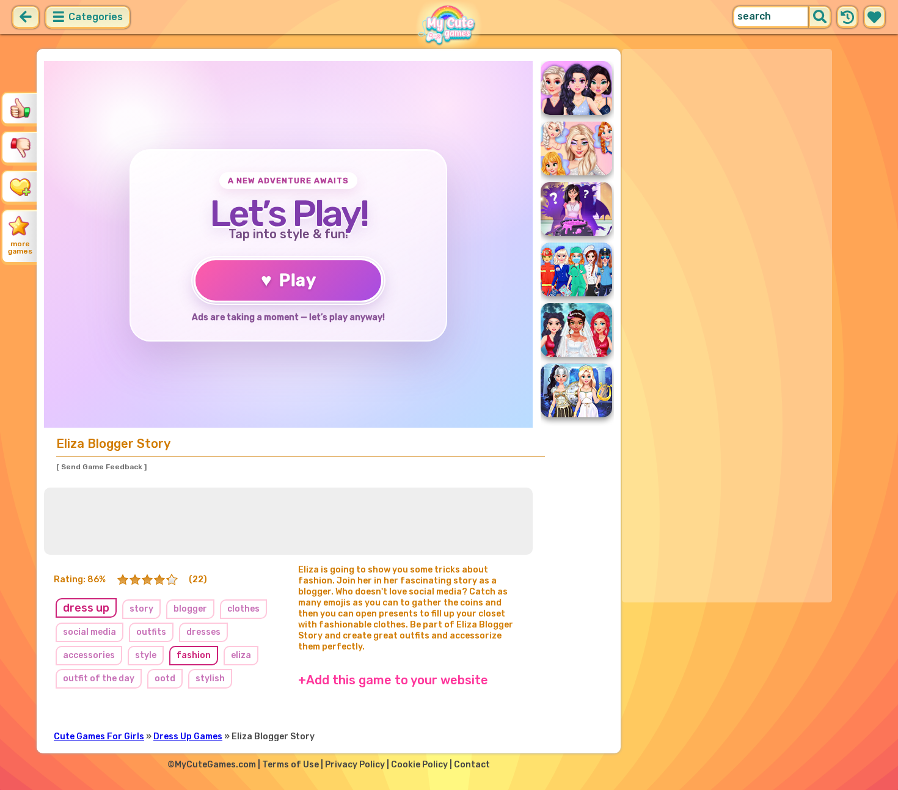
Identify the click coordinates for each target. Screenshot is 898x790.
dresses (203, 632)
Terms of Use (290, 764)
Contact (472, 764)
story (141, 609)
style (145, 655)
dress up (86, 608)
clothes (243, 609)
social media (89, 632)
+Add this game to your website (393, 680)
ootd (165, 678)
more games (20, 247)
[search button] (820, 17)
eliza (241, 655)
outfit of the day (98, 678)
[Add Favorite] (20, 186)
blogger (190, 609)
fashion (194, 655)
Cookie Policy (419, 764)
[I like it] (20, 108)
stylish (210, 678)
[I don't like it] (20, 147)
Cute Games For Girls (99, 736)
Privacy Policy (355, 764)
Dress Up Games (187, 736)
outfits (151, 632)
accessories (89, 655)
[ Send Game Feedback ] (101, 466)
